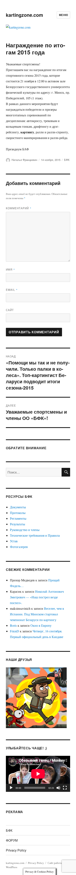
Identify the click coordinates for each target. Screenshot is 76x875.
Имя (10, 269)
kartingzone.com (24, 15)
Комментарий (18, 208)
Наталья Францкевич (24, 160)
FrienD (14, 631)
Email (12, 290)
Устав (14, 541)
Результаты (17, 524)
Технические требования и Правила (35, 535)
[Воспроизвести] (11, 788)
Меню (63, 15)
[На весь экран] (65, 788)
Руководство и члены (25, 530)
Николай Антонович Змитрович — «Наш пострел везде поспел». (37, 597)
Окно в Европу (40, 625)
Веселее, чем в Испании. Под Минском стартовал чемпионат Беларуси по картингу (37, 614)
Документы (18, 507)
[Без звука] (58, 788)
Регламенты (18, 518)
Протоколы (18, 513)
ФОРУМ (12, 840)
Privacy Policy (16, 850)
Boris (13, 625)
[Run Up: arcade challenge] (36, 697)
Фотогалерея (19, 547)
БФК (67, 160)
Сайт (10, 310)
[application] (38, 774)
